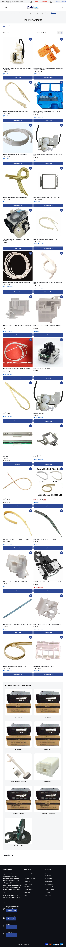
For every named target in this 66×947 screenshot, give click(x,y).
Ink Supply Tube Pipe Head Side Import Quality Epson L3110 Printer (17, 412)
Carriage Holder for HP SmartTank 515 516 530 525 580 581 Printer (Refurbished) (46, 112)
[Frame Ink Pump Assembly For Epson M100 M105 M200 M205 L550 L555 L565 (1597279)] (48, 396)
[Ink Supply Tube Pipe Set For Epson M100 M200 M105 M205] (18, 482)
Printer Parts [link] (47, 781)
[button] (6, 7)
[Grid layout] (61, 32)
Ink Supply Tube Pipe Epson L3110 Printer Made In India (15, 197)
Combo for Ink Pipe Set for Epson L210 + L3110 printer (45, 498)
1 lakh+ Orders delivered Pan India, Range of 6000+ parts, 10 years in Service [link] (30, 13)
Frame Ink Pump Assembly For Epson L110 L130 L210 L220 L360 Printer (47, 155)
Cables (47, 873)
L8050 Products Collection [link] (47, 813)
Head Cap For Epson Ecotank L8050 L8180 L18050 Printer (46, 197)
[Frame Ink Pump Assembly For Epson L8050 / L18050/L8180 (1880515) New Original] (18, 223)
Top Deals (47, 892)
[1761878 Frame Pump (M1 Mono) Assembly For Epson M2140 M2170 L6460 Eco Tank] (48, 566)
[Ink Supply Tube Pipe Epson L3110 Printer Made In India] (18, 181)
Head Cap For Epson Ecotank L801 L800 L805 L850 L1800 (46, 455)
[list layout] (58, 32)
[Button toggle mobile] (4, 7)
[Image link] (18, 704)
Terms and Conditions (29, 878)
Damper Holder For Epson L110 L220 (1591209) (43, 666)
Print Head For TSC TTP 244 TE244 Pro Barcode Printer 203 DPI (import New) (17, 455)
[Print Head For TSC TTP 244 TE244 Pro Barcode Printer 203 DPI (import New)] (18, 439)
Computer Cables (49, 889)
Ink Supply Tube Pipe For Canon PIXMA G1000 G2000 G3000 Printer (16, 369)
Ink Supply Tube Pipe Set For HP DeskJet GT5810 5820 (15, 154)
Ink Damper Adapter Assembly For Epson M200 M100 (15, 581)
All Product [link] (18, 717)
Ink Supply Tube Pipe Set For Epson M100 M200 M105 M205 (16, 498)
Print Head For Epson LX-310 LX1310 (41, 368)
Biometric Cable (49, 884)
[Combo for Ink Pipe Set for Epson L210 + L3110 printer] (48, 482)
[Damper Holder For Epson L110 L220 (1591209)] (48, 650)
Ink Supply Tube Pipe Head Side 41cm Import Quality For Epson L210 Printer (47, 283)
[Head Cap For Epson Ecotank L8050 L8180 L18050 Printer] (48, 181)
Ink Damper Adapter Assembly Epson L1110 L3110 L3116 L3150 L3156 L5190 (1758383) (47, 326)
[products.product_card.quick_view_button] (30, 39)
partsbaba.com (25, 944)
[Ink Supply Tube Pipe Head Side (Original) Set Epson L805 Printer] (18, 608)
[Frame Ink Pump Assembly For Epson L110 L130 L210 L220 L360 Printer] (48, 138)
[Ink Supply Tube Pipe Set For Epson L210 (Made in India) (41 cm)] (18, 524)
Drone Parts (48, 895)
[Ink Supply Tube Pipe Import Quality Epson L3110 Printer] (18, 95)
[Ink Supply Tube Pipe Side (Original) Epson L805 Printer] (48, 524)
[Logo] (33, 7)
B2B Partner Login (28, 873)
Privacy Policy (27, 881)
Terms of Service (28, 889)
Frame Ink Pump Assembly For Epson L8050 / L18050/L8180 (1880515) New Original (16, 240)
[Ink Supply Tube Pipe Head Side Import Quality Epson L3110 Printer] (18, 396)
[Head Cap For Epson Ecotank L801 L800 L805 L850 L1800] (48, 439)
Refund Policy (27, 887)
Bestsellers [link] (18, 749)
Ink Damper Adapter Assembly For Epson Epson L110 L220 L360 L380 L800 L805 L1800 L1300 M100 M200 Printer (17, 326)
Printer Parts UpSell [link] (18, 813)
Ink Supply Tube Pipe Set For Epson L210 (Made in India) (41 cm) (17, 539)
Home (4, 26)
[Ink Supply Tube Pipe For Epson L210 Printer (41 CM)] (48, 223)
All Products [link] (47, 717)
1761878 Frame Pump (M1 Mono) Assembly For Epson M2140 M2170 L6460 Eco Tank (47, 582)
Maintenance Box (49, 887)
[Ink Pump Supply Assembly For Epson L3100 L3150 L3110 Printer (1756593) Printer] (18, 52)
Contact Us (27, 892)
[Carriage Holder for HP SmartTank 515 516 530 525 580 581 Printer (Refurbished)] (48, 95)
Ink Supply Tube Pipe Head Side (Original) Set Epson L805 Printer (17, 624)
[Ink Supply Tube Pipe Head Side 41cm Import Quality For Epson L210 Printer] (48, 266)
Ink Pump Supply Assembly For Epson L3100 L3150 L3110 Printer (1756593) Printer (17, 69)
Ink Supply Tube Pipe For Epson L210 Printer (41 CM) (45, 239)
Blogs (25, 895)
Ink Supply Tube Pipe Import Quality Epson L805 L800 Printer (16, 282)
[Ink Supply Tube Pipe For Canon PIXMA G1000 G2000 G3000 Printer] (18, 352)
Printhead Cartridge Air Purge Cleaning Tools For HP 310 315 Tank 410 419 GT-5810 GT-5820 (48, 69)
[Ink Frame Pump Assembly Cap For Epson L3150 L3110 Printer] (48, 608)
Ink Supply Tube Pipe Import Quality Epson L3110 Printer (15, 111)
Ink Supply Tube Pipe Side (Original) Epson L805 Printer (45, 539)
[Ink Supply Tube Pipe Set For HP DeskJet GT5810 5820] (18, 138)
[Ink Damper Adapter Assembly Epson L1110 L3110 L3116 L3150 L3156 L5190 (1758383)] (48, 309)
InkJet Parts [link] (47, 749)
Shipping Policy (28, 884)
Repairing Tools (49, 881)
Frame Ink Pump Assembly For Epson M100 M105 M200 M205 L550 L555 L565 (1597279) (47, 412)
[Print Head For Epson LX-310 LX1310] (48, 352)
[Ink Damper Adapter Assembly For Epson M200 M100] (18, 566)
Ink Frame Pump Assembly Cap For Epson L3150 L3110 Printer (47, 624)
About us (26, 875)
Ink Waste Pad (48, 878)
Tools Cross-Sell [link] (18, 846)
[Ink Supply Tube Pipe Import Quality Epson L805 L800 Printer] (18, 266)
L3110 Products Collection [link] (18, 781)
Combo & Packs (49, 875)
